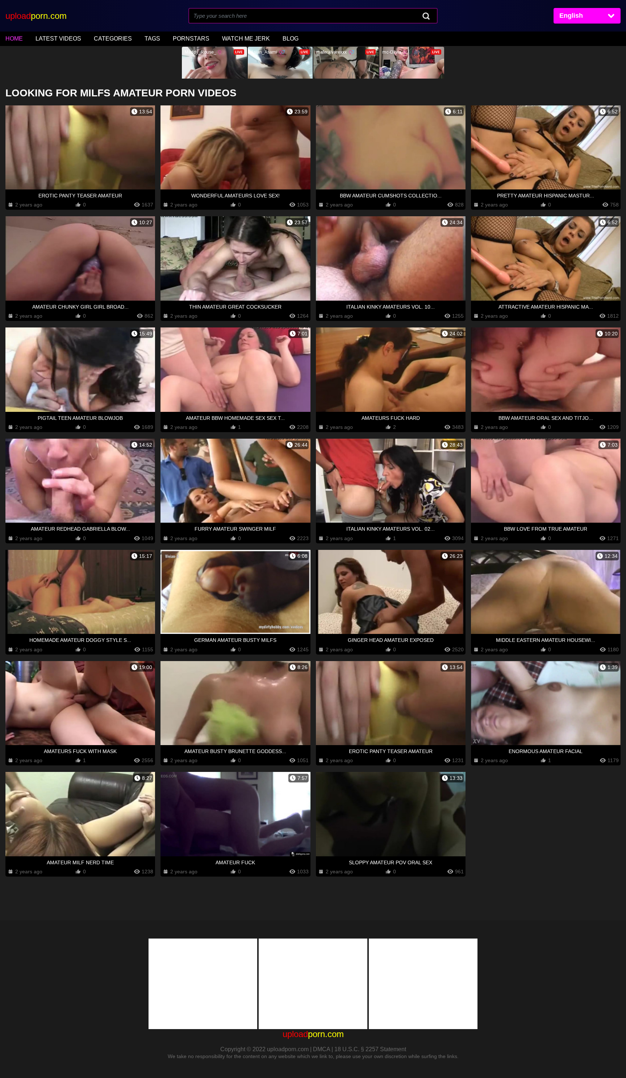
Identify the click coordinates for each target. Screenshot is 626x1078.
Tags (152, 38)
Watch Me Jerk (246, 38)
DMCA (321, 1049)
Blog (291, 38)
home (14, 38)
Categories (113, 38)
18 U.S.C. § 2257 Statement (370, 1049)
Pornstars (191, 38)
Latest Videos (58, 38)
